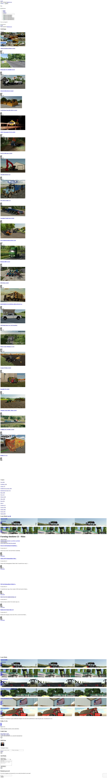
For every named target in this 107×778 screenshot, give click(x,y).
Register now (9, 2)
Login (1, 1)
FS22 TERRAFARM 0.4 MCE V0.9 (8, 240)
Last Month (17, 540)
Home (4, 10)
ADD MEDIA (3, 766)
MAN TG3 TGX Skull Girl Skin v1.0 (8, 596)
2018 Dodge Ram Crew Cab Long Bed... (9, 325)
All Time (2, 540)
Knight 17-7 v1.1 (3, 455)
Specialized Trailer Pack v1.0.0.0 (7, 218)
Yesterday (9, 540)
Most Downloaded (12, 543)
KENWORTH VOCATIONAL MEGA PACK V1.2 (11, 304)
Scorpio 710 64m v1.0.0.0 (5, 367)
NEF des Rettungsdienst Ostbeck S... (8, 584)
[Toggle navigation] (3, 3)
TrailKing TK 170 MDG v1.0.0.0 (7, 429)
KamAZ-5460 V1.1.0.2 (5, 261)
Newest (1, 543)
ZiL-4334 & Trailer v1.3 (5, 200)
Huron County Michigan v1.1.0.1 (7, 346)
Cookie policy (3, 734)
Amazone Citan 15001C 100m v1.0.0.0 (8, 410)
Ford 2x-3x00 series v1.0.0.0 (6, 153)
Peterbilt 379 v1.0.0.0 (4, 389)
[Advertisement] (53, 469)
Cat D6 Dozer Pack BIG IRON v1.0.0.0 (8, 110)
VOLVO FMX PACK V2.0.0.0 (6, 90)
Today (5, 540)
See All (9, 516)
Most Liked (6, 543)
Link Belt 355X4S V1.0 (5, 174)
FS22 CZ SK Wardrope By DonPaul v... (8, 545)
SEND (2, 776)
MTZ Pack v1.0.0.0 (4, 282)
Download (2, 556)
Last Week (13, 540)
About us (8, 734)
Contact (7, 733)
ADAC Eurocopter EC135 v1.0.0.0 (7, 132)
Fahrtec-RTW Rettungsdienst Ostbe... (8, 558)
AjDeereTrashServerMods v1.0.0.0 (7, 48)
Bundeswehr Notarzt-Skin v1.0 (6, 609)
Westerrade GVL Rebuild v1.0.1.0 (7, 69)
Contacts (4, 12)
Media (4, 11)
